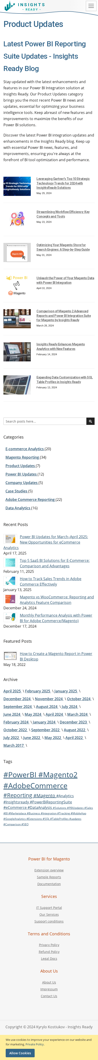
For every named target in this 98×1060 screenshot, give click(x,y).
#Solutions (60, 808)
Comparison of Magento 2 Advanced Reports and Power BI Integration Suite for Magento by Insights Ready (63, 315)
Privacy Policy (49, 945)
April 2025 (12, 691)
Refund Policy (49, 952)
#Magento (45, 795)
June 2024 (12, 714)
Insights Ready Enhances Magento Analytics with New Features (60, 346)
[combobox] (49, 421)
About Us (49, 982)
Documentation (49, 884)
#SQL (46, 819)
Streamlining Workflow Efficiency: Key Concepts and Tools (63, 214)
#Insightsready (16, 802)
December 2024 (17, 698)
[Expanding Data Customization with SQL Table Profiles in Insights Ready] (17, 385)
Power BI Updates (21, 474)
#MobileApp (78, 813)
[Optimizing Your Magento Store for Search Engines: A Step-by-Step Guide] (17, 252)
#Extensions (34, 819)
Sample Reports (49, 877)
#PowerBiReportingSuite (51, 802)
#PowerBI (20, 774)
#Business (34, 813)
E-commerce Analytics (25, 448)
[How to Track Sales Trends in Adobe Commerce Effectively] (10, 581)
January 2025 (66, 691)
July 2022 (11, 737)
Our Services (49, 914)
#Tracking (64, 813)
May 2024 (33, 714)
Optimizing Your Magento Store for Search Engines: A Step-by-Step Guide (63, 247)
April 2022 (74, 737)
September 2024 (18, 706)
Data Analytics (18, 507)
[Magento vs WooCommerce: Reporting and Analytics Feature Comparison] (10, 599)
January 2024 (44, 722)
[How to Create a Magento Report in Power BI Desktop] (10, 656)
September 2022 (45, 729)
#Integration (49, 813)
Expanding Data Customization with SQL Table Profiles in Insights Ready (64, 380)
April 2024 (55, 714)
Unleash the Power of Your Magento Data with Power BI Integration (65, 280)
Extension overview (49, 870)
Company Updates (22, 482)
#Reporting (18, 795)
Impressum (49, 989)
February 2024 (16, 722)
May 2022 (53, 737)
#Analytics (65, 795)
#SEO (24, 824)
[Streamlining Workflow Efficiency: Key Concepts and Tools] (17, 219)
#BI (5, 813)
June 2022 (32, 737)
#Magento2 (57, 774)
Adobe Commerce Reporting (30, 499)
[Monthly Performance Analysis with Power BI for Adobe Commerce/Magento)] (10, 617)
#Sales (88, 808)
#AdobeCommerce (35, 785)
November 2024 (49, 698)
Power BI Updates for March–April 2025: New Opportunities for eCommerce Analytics (45, 542)
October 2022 (15, 729)
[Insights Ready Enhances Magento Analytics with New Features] (17, 351)
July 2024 (70, 706)
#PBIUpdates (75, 808)
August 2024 (47, 706)
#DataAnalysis (40, 807)
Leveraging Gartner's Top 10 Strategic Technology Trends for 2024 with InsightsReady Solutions (63, 183)
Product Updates (20, 465)
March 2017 (14, 745)
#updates (75, 819)
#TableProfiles (59, 819)
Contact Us (49, 996)
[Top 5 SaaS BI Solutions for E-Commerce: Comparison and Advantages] (10, 562)
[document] (49, 1047)
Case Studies (16, 491)
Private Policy (35, 1044)
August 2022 (75, 729)
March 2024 (77, 714)
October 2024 (79, 698)
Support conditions (49, 921)
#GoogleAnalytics (14, 819)
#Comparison (12, 824)
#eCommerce (15, 807)
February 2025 (38, 691)
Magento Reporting (22, 457)
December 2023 (74, 722)
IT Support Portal (49, 907)
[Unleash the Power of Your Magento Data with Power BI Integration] (17, 285)
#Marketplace (17, 813)
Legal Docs (49, 958)
